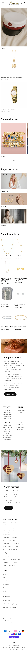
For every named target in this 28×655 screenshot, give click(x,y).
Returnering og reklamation (10, 607)
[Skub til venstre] (10, 160)
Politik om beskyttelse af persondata (17, 647)
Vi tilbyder (6, 584)
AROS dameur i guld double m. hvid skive (10, 109)
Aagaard (3, 191)
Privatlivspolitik (7, 600)
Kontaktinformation (10, 649)
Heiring (3, 225)
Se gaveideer (10, 394)
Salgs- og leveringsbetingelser (11, 603)
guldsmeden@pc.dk (8, 618)
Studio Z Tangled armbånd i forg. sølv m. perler (20, 327)
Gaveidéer (5, 581)
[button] (3, 3)
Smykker (5, 574)
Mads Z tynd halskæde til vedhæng (6, 256)
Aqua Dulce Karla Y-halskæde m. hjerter (19, 256)
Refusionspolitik (19, 649)
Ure (4, 577)
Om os (9, 508)
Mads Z (3, 207)
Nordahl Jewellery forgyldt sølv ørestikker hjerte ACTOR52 (20, 279)
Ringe (3, 156)
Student (3, 48)
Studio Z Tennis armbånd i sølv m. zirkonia (7, 327)
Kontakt (5, 587)
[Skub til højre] (17, 160)
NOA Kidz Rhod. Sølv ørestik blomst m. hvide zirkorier (19, 304)
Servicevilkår (14, 651)
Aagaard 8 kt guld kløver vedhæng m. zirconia (11, 77)
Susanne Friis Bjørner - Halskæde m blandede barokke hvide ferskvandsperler (6, 280)
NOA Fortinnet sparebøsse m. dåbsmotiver (7, 303)
